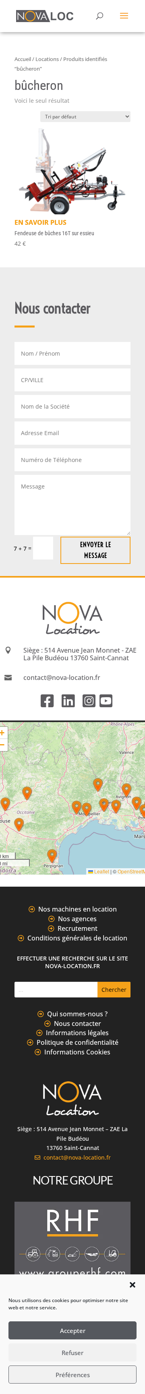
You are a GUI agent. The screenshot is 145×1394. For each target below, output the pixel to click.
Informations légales (77, 1032)
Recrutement (77, 928)
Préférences (73, 1375)
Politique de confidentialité (77, 1042)
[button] (132, 1285)
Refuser (72, 1353)
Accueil (22, 59)
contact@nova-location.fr (75, 1157)
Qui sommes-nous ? (77, 1013)
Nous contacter (77, 1023)
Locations (47, 59)
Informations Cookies (77, 1052)
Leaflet (101, 871)
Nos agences (77, 918)
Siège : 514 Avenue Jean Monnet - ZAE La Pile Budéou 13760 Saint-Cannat (80, 654)
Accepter (72, 1331)
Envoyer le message (95, 550)
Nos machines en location (77, 909)
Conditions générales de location (77, 938)
